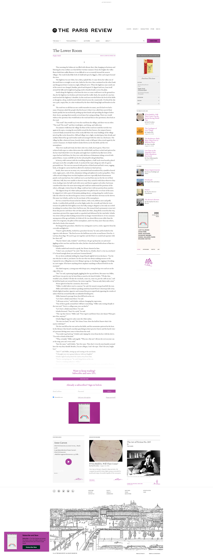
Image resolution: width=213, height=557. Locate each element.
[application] (68, 470)
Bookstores (128, 494)
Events (129, 29)
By (128, 444)
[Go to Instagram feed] (54, 491)
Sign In (158, 29)
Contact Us (91, 494)
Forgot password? (111, 397)
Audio (98, 41)
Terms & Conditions (154, 553)
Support (90, 492)
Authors (87, 41)
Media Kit (109, 492)
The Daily (56, 41)
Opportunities (147, 490)
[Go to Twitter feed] (63, 491)
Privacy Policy (140, 553)
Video (144, 492)
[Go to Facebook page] (58, 491)
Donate (135, 29)
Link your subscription (84, 397)
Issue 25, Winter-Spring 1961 (108, 55)
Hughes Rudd (57, 56)
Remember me (59, 397)
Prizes (126, 492)
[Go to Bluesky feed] (68, 491)
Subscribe (153, 41)
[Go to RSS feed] (72, 491)
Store (152, 29)
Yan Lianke (130, 446)
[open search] (144, 41)
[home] (82, 30)
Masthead (127, 490)
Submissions (110, 494)
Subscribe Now (31, 547)
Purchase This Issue (148, 78)
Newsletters (145, 29)
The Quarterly (71, 41)
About (107, 41)
